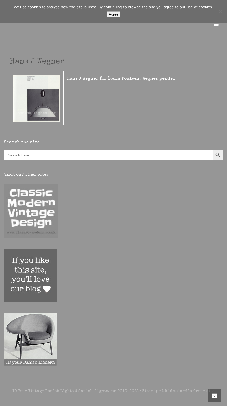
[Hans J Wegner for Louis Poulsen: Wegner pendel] (36, 98)
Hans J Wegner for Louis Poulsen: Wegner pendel (121, 79)
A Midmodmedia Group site (188, 391)
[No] (220, 11)
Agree (113, 14)
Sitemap (150, 391)
